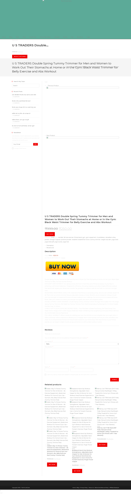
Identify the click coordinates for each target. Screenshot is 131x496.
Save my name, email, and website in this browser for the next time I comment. (72, 374)
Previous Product (53, 85)
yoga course (58, 242)
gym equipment (91, 237)
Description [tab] (50, 245)
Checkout (80, 37)
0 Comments (16, 96)
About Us (91, 487)
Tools (24, 37)
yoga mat (66, 242)
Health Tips (32, 37)
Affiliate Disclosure (114, 487)
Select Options (20, 56)
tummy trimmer (95, 239)
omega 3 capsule (55, 239)
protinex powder (66, 239)
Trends (65, 37)
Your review (49, 347)
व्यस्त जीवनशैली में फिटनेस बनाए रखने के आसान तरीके (24, 94)
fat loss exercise (69, 237)
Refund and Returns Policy (101, 487)
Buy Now (50, 234)
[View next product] (55, 135)
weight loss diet (106, 239)
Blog (10, 37)
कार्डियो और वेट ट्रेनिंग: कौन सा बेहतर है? (21, 113)
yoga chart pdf (49, 242)
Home (4, 37)
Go (35, 144)
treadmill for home (84, 239)
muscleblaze (101, 237)
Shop (17, 37)
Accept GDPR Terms (20, 148)
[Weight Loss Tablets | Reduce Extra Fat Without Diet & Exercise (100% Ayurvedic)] (83, 172)
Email (72, 367)
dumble (60, 237)
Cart (72, 37)
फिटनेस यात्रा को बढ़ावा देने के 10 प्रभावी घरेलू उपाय (24, 107)
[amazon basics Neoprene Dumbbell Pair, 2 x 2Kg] (83, 110)
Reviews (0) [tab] (50, 247)
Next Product (51, 135)
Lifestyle (56, 37)
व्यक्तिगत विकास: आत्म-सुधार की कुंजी (20, 119)
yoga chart (114, 239)
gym (83, 237)
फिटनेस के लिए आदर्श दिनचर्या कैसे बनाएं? (21, 101)
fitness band (78, 237)
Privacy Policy (84, 487)
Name (47, 367)
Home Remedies (45, 37)
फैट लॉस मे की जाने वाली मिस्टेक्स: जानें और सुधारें (23, 126)
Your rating (48, 341)
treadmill (74, 239)
